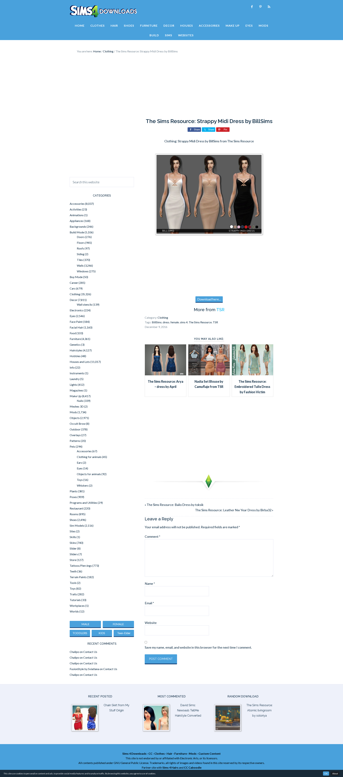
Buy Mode (76, 277)
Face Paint (76, 321)
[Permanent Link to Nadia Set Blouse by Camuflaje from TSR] (209, 374)
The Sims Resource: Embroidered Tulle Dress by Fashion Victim (252, 386)
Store (73, 560)
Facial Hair (76, 327)
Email (149, 603)
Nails (80, 400)
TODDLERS (80, 633)
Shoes (73, 519)
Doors (80, 237)
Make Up (75, 396)
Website (151, 623)
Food (73, 333)
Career (74, 282)
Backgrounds (78, 226)
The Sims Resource (200, 322)
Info (72, 367)
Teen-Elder (124, 633)
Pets (72, 446)
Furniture (75, 338)
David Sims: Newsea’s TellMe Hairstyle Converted (188, 710)
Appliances (76, 220)
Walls (80, 265)
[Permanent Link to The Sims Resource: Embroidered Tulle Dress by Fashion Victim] (252, 374)
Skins (73, 542)
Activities (75, 209)
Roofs (80, 248)
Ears (79, 462)
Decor (73, 300)
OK (326, 773)
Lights (73, 384)
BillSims (157, 322)
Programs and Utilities (83, 502)
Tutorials (75, 600)
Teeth (73, 571)
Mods (73, 412)
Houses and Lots (80, 361)
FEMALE (118, 624)
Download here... (209, 299)
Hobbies (75, 356)
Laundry (74, 379)
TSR (220, 309)
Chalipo (74, 651)
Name (150, 583)
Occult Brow (77, 423)
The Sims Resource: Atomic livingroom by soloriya (259, 710)
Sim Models (77, 525)
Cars (72, 288)
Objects (75, 418)
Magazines (76, 390)
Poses (73, 497)
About (335, 773)
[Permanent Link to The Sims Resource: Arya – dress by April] (165, 374)
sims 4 (184, 322)
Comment (152, 536)
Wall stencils (84, 304)
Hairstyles (76, 350)
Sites (73, 531)
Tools (73, 582)
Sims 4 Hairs (170, 767)
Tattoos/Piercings (81, 565)
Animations (77, 215)
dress (166, 322)
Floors (81, 242)
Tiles (80, 259)
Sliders (74, 554)
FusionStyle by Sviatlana (84, 669)
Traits (73, 594)
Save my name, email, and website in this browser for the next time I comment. (198, 647)
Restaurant (76, 508)
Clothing (163, 317)
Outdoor (75, 429)
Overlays (75, 435)
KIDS (102, 633)
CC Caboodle (193, 767)
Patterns (75, 440)
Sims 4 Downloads (103, 11)
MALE (85, 624)
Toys (80, 479)
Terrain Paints (78, 577)
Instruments (77, 373)
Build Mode (77, 232)
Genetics (75, 344)
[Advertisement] (171, 86)
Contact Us (90, 651)
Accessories (77, 203)
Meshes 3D (77, 406)
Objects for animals (89, 474)
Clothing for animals (89, 457)
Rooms (74, 514)
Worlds (74, 611)
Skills (73, 537)
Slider (73, 548)
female (174, 322)
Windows (82, 271)
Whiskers (82, 485)
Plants (73, 491)
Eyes (72, 316)
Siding (80, 254)
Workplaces (77, 605)
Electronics (76, 310)
